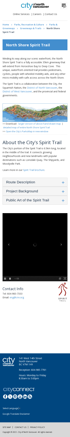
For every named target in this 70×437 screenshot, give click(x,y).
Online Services (21, 14)
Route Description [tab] (20, 182)
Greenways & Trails (30, 28)
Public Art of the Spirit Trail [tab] (27, 200)
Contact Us (51, 14)
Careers (37, 14)
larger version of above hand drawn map (39, 123)
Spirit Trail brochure (34, 170)
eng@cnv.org (17, 297)
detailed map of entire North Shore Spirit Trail (26, 127)
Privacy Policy (37, 427)
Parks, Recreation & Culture (29, 24)
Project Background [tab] (22, 191)
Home (6, 24)
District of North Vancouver (42, 87)
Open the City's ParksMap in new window (27, 131)
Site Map (7, 427)
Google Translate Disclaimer (16, 413)
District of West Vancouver (17, 91)
